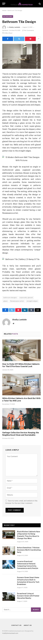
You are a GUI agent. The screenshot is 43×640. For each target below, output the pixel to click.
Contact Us (16, 625)
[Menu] (3, 3)
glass (5, 301)
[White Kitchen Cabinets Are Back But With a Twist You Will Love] (21, 384)
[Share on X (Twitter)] (19, 39)
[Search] (39, 3)
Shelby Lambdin (14, 27)
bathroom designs (10, 297)
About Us (28, 625)
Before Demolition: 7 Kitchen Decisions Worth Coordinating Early (29, 550)
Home (4, 10)
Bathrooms (7, 16)
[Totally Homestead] (21, 3)
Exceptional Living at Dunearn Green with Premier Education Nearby (28, 596)
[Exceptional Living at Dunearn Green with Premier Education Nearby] (8, 596)
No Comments (29, 30)
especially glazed (26, 297)
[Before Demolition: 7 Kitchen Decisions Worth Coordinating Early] (8, 550)
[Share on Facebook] (7, 39)
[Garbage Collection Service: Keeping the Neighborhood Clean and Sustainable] (21, 418)
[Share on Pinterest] (30, 39)
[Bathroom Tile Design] (21, 56)
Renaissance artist (17, 301)
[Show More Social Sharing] (38, 39)
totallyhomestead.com (10, 633)
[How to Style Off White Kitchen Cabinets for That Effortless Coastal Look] (21, 350)
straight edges (32, 301)
